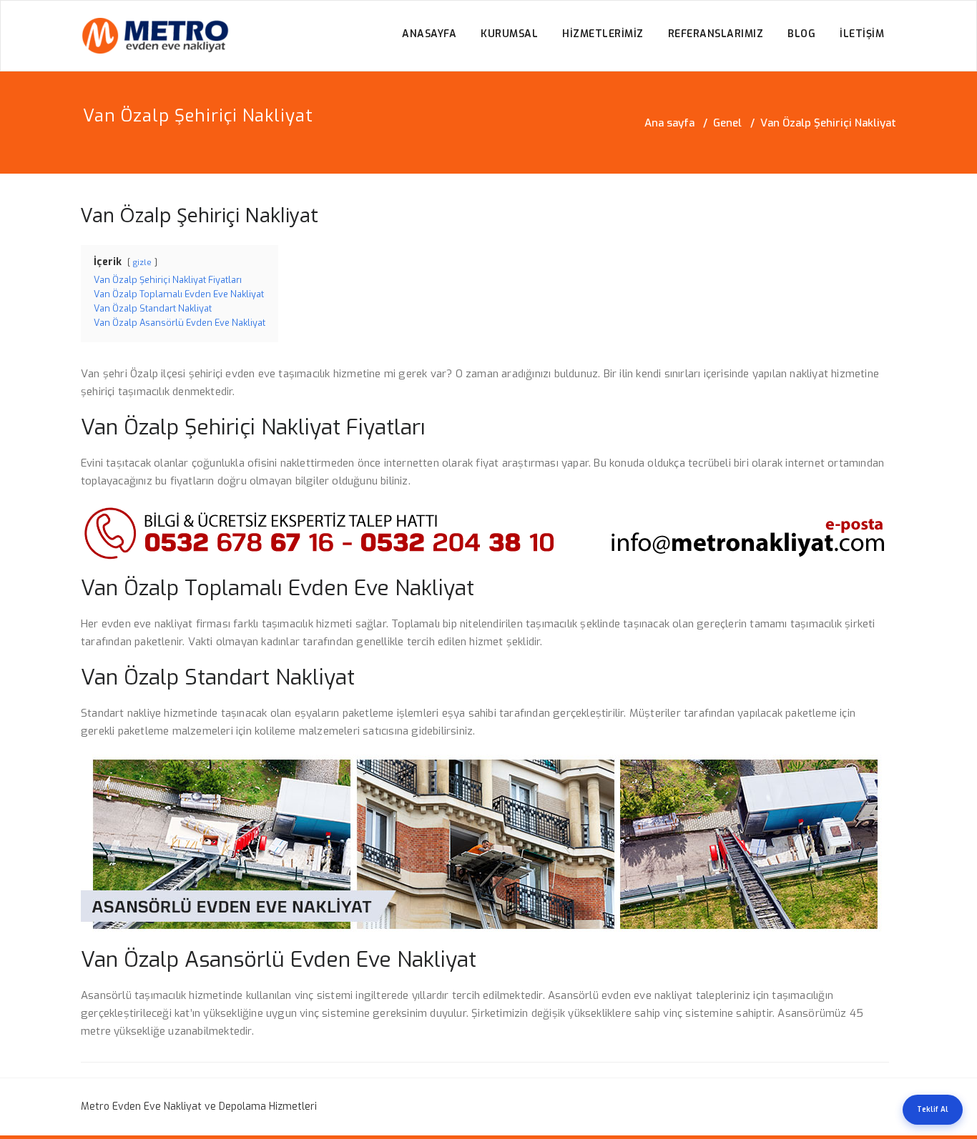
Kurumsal (509, 34)
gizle (142, 262)
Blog (801, 34)
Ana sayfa (669, 123)
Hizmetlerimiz (603, 34)
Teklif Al (932, 1109)
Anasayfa (429, 34)
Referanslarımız (716, 34)
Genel (727, 123)
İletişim (862, 34)
